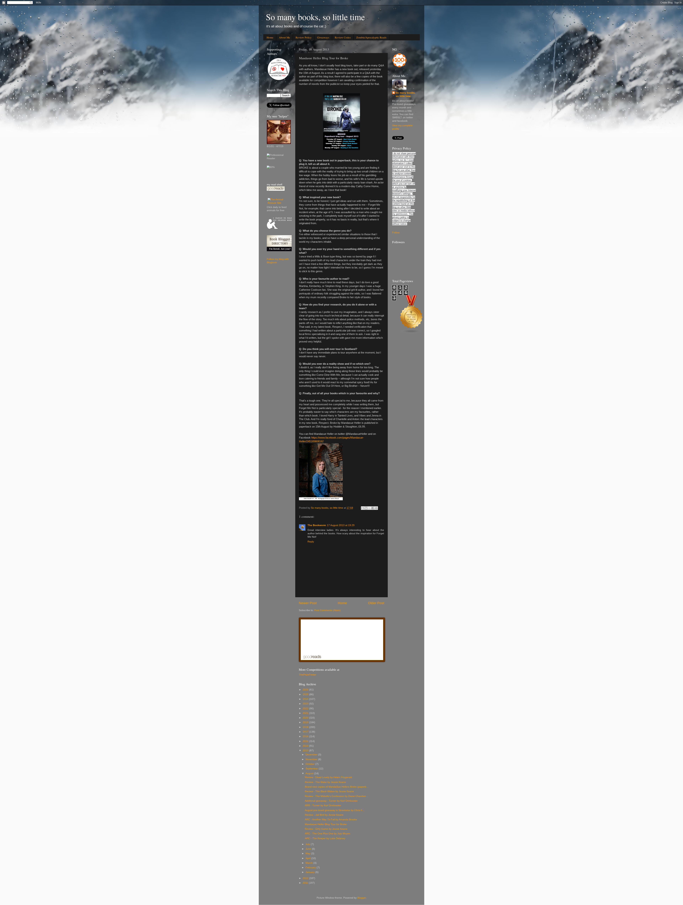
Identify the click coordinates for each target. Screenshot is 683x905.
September (312, 768)
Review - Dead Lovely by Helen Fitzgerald (328, 777)
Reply (311, 541)
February (311, 867)
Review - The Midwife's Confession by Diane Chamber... (336, 796)
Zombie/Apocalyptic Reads (371, 37)
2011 (306, 883)
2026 (306, 689)
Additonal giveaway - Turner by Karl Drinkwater (331, 801)
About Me (284, 37)
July (308, 844)
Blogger (361, 897)
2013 (306, 750)
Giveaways (323, 37)
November (312, 759)
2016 (306, 736)
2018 (306, 727)
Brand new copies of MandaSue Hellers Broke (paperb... (336, 786)
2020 (306, 717)
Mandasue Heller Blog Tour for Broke (326, 824)
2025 (306, 694)
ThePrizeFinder (307, 674)
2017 (306, 731)
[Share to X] (369, 508)
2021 (306, 713)
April (308, 858)
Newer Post (308, 603)
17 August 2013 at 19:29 (340, 525)
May (308, 853)
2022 (306, 708)
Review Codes (343, 37)
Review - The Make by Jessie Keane (325, 782)
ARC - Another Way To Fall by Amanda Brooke (331, 819)
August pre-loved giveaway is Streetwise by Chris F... (334, 810)
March (309, 863)
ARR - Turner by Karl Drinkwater (323, 805)
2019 (306, 722)
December (312, 754)
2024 (306, 699)
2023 (306, 703)
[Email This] (362, 508)
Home (270, 37)
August (310, 773)
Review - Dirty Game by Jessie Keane (326, 829)
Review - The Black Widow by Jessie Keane (329, 791)
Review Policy (304, 37)
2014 (306, 746)
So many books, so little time (315, 16)
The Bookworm (317, 525)
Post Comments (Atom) (327, 610)
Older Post (376, 603)
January (310, 872)
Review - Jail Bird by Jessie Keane (324, 815)
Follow (395, 232)
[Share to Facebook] (373, 508)
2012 (306, 878)
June (309, 849)
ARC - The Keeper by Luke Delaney (325, 838)
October (310, 764)
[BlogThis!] (366, 508)
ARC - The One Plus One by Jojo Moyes (327, 833)
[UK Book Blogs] (411, 333)
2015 (306, 741)
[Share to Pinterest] (376, 508)
